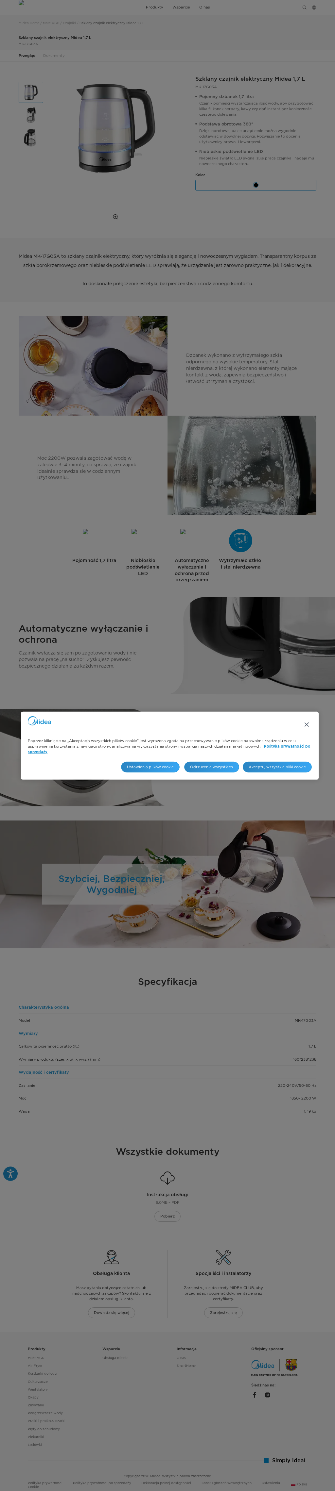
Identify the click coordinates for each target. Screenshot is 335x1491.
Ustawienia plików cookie (150, 767)
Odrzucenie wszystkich (211, 767)
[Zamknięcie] (307, 725)
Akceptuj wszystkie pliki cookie (277, 767)
